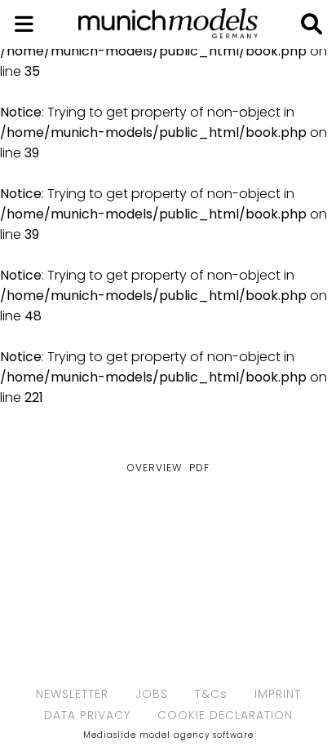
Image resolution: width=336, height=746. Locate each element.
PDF (199, 468)
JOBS (151, 694)
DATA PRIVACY (87, 715)
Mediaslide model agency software (168, 735)
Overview (154, 468)
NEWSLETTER (72, 694)
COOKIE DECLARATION (225, 715)
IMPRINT (277, 694)
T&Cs (211, 694)
